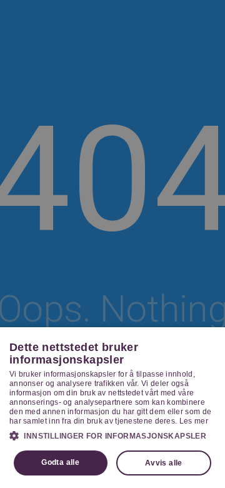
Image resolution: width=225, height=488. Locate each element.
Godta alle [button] (60, 462)
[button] (112, 435)
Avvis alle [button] (163, 463)
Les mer (193, 421)
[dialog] (112, 407)
